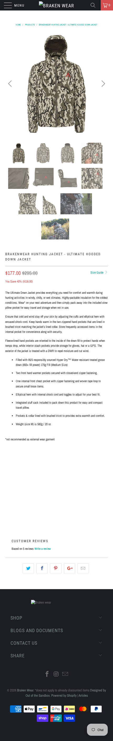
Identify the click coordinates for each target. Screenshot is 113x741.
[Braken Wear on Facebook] (47, 674)
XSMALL (14, 458)
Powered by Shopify (63, 695)
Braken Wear (25, 690)
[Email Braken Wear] (65, 674)
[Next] (102, 84)
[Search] (95, 5)
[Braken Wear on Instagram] (56, 674)
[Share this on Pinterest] (55, 568)
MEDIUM (51, 458)
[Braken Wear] (56, 5)
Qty (8, 493)
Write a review (42, 549)
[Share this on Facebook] (42, 568)
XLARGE (89, 458)
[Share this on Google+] (69, 568)
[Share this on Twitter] (28, 568)
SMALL (33, 458)
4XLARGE (57, 471)
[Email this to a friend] (83, 568)
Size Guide (97, 272)
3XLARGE (36, 471)
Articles (83, 695)
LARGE (70, 458)
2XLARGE (15, 471)
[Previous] (10, 84)
